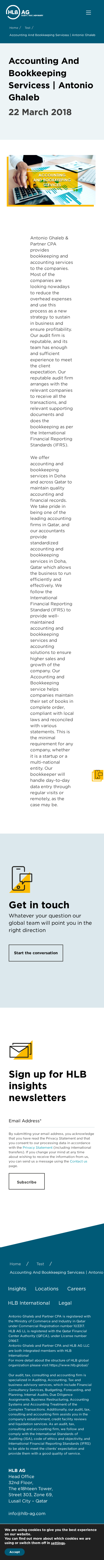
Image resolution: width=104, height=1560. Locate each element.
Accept (14, 1552)
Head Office (21, 1476)
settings (58, 1543)
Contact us (78, 1161)
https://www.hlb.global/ (69, 1365)
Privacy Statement (37, 1147)
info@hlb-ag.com (26, 1513)
